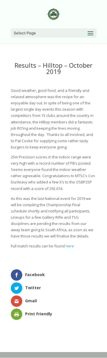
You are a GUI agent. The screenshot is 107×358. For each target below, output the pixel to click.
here (70, 246)
